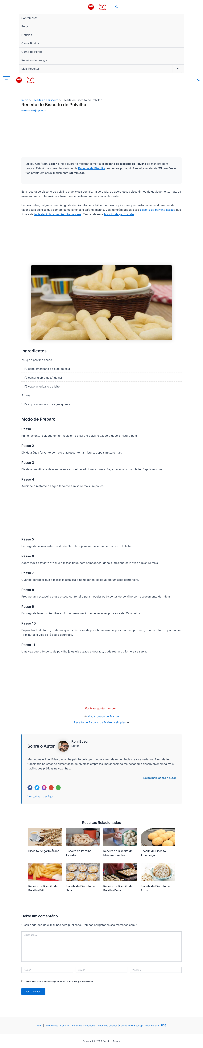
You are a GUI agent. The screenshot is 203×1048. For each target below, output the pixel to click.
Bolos (25, 26)
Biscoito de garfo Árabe (43, 851)
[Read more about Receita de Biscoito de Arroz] (158, 872)
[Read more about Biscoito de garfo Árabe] (45, 837)
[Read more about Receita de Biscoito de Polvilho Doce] (120, 872)
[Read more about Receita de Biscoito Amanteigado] (158, 837)
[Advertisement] (101, 137)
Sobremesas (29, 18)
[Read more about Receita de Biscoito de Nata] (83, 872)
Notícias (26, 35)
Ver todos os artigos (40, 796)
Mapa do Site (152, 1025)
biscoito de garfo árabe (119, 214)
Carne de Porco (31, 51)
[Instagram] (44, 787)
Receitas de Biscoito (91, 168)
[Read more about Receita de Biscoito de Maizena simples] (120, 837)
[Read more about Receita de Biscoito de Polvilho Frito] (45, 872)
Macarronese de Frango (103, 716)
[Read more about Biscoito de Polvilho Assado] (83, 837)
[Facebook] (29, 787)
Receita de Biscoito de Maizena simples (100, 722)
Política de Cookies (107, 1025)
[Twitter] (37, 787)
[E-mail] (51, 787)
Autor (39, 1025)
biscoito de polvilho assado (157, 209)
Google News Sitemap (131, 1025)
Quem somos (51, 1025)
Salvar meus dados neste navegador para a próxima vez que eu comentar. (59, 981)
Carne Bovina (30, 43)
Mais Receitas (30, 68)
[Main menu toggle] (6, 80)
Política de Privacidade (83, 1025)
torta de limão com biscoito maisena (57, 214)
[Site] (58, 787)
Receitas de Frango (34, 60)
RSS (164, 1025)
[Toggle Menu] (177, 68)
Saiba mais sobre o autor (159, 778)
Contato (64, 1025)
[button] (116, 7)
